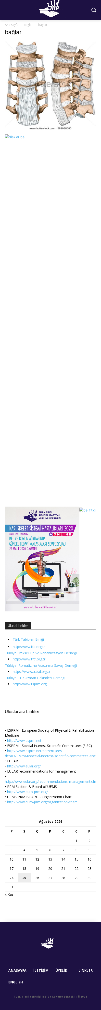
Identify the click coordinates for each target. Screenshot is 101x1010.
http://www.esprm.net (24, 740)
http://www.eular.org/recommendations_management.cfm (51, 781)
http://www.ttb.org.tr (29, 646)
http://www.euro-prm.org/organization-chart (42, 802)
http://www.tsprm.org (30, 684)
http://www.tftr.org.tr (29, 659)
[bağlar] (50, 129)
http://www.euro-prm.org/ (27, 791)
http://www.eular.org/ (24, 766)
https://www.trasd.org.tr (31, 671)
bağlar (28, 25)
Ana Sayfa (11, 25)
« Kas (9, 894)
